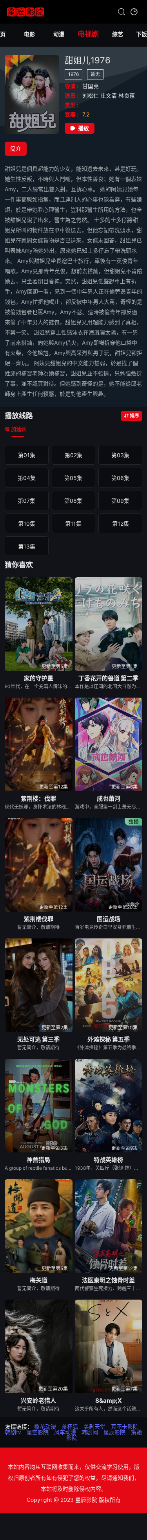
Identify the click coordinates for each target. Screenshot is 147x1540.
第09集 (120, 500)
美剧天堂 (94, 1426)
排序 (134, 416)
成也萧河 (108, 798)
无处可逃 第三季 (38, 1039)
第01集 (26, 455)
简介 (15, 148)
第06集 (120, 478)
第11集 (73, 523)
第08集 (73, 500)
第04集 (27, 478)
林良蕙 (126, 95)
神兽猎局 (38, 1159)
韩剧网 (90, 1432)
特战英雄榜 (108, 1159)
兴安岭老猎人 (38, 1400)
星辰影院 (114, 1432)
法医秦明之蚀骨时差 (108, 1280)
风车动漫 (65, 1432)
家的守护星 (38, 678)
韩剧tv (13, 1432)
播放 (83, 128)
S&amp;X (108, 1400)
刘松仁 (91, 95)
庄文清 (109, 95)
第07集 (26, 500)
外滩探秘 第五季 (108, 1039)
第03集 (120, 455)
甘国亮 (90, 86)
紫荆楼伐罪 (38, 919)
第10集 (26, 523)
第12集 (120, 523)
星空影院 (38, 1432)
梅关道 (38, 1280)
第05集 (73, 478)
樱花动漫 (45, 1426)
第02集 (73, 455)
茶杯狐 (70, 1426)
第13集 (26, 546)
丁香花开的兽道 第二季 (108, 678)
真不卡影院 (124, 1426)
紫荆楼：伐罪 (38, 798)
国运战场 (108, 919)
